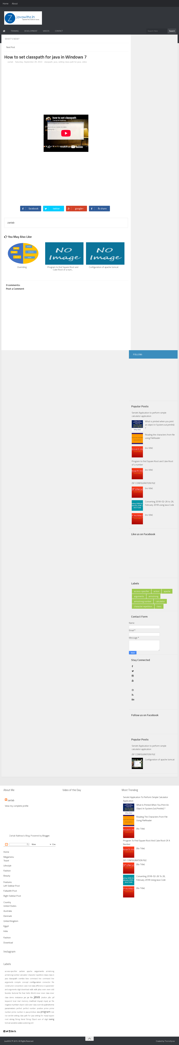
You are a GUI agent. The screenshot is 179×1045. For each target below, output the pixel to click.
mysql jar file (48, 1001)
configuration (35, 982)
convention (18, 985)
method (32, 1001)
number (15, 1004)
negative (8, 1004)
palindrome (49, 1004)
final (23, 993)
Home (5, 3)
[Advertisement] (66, 90)
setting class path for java (69, 62)
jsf (53, 997)
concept (25, 982)
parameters (10, 1008)
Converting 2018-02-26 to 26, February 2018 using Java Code (159, 503)
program (45, 1012)
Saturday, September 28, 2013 (29, 62)
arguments (139, 596)
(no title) (149, 448)
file (20, 993)
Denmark (7, 916)
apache (167, 591)
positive (40, 1008)
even (44, 989)
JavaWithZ (8, 1041)
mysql (40, 1001)
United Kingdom (10, 921)
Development (30, 30)
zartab (10, 62)
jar (25, 997)
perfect (19, 1008)
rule (52, 1012)
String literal (20, 1019)
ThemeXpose (170, 1041)
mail (19, 1001)
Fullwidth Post (10, 890)
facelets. (8, 993)
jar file (30, 997)
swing (51, 1019)
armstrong (153, 596)
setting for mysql (41, 1015)
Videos (46, 30)
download (25, 989)
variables (14, 1022)
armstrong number (142, 601)
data (33, 985)
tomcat (7, 1022)
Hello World (31, 993)
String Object (31, 1019)
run (6, 1015)
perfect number (29, 1008)
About (15, 3)
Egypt (6, 926)
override (40, 1004)
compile (17, 982)
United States (9, 906)
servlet (10, 1015)
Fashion (7, 870)
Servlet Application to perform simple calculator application (149, 414)
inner (38, 993)
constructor (9, 985)
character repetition (143, 606)
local (14, 1001)
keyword (8, 1001)
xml (32, 1022)
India (5, 931)
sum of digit (43, 1019)
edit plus (38, 989)
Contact (59, 30)
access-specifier (141, 591)
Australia (7, 911)
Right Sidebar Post (12, 895)
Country (7, 902)
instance (19, 997)
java (55, 62)
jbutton (44, 997)
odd (26, 1004)
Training (15, 30)
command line (35, 978)
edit (31, 989)
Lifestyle (7, 865)
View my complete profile (16, 805)
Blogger (45, 835)
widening (26, 1022)
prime (46, 1008)
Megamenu (8, 857)
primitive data (34, 1012)
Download (8, 942)
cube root (27, 985)
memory (25, 1001)
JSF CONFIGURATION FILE (143, 483)
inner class (45, 993)
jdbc (49, 997)
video (84, 62)
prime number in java (20, 1012)
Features (7, 882)
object (21, 1004)
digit (19, 989)
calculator (160, 601)
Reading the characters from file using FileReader (160, 436)
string (11, 1019)
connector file (48, 982)
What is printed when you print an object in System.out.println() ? (159, 425)
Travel (6, 860)
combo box (23, 978)
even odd (50, 989)
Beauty (6, 875)
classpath (48, 62)
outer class (32, 1004)
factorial (15, 993)
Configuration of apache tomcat (160, 759)
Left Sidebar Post (11, 885)
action (156, 591)
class (159, 606)
